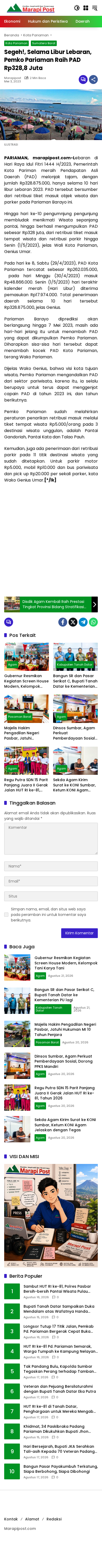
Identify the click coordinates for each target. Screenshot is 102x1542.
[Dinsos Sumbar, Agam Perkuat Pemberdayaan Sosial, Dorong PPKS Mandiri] (75, 709)
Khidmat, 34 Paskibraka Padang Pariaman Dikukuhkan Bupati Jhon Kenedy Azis (56, 1429)
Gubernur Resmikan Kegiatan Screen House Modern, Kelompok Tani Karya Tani (26, 681)
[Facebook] (62, 622)
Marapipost (12, 78)
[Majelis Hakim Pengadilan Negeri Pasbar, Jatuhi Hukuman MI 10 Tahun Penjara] (26, 709)
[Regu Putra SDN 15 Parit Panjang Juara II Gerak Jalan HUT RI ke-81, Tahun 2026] (26, 761)
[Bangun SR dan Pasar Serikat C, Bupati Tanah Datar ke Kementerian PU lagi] (75, 657)
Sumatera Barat (43, 43)
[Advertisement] (51, 540)
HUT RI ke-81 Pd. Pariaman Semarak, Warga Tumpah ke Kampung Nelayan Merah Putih (59, 1349)
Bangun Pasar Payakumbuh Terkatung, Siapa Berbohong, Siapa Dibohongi (61, 1469)
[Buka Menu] (86, 8)
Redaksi (54, 1519)
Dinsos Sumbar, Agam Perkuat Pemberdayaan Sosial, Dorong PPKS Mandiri (74, 733)
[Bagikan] (93, 79)
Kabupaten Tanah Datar (74, 664)
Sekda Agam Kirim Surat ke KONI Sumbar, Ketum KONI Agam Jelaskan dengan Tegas (74, 785)
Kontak (11, 1519)
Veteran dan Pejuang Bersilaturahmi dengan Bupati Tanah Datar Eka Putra (60, 1389)
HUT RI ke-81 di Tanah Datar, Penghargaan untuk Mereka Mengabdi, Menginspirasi (61, 1409)
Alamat (32, 1519)
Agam (12, 664)
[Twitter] (73, 622)
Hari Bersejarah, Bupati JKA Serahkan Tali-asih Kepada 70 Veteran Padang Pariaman (59, 1449)
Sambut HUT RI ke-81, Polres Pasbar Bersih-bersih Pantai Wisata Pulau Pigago (57, 1289)
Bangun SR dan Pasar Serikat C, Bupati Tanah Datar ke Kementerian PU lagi (75, 681)
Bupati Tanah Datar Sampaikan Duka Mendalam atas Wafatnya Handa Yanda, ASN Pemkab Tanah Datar (59, 1309)
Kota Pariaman (16, 43)
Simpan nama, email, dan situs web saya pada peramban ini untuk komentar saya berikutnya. (48, 914)
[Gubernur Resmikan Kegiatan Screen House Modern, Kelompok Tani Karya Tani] (26, 657)
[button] (77, 8)
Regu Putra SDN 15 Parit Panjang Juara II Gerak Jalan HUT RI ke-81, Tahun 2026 (26, 785)
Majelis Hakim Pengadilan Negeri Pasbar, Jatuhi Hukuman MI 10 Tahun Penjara (24, 733)
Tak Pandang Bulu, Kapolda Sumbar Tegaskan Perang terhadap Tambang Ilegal (60, 1369)
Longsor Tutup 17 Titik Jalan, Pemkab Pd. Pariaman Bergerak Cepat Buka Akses (59, 1329)
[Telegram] (83, 622)
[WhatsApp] (93, 622)
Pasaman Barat (19, 717)
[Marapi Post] (30, 7)
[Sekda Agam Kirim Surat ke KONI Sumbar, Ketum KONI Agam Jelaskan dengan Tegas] (75, 761)
